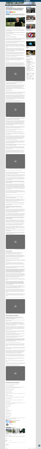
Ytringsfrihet (27, 79)
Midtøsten (33, 70)
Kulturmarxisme (28, 69)
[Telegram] (7, 12)
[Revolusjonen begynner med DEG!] (22, 430)
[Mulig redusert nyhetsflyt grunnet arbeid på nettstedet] (30, 17)
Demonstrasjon (28, 60)
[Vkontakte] (6, 12)
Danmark (32, 59)
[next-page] (24, 427)
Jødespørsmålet (29, 67)
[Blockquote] (13, 442)
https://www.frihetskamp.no (11, 424)
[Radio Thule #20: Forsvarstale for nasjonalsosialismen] (15, 430)
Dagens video (29, 59)
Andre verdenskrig (30, 58)
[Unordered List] (12, 442)
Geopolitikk (28, 65)
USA (33, 78)
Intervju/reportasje (11, 6)
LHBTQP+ (32, 69)
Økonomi (33, 79)
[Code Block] (14, 442)
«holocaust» (30, 79)
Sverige (31, 76)
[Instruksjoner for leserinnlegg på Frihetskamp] (30, 52)
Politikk (28, 73)
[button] (35, 5)
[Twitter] (8, 12)
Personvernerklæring (33, 448)
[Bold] (8, 442)
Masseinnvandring (29, 70)
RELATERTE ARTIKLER (8, 427)
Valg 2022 (19, 420)
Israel (33, 66)
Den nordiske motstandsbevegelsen (11, 420)
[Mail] (9, 425)
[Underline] (10, 442)
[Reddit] (11, 12)
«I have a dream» (28, 13)
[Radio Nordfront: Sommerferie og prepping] (9, 430)
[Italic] (9, 442)
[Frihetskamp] (20, 3)
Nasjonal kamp (8, 6)
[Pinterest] (10, 12)
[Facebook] (9, 12)
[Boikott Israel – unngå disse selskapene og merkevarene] (30, 35)
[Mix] (12, 12)
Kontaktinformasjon (30, 448)
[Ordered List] (11, 442)
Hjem (6, 6)
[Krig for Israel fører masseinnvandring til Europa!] (30, 26)
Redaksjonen (10, 423)
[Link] (15, 442)
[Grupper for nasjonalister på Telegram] (30, 43)
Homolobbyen (28, 66)
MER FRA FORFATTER (13, 427)
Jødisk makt (28, 68)
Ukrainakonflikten (29, 78)
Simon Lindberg (16, 420)
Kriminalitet (32, 68)
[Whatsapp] (13, 12)
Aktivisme (27, 58)
